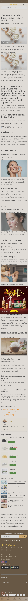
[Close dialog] (27, 287)
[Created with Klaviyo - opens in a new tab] (14, 314)
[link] (14, 300)
